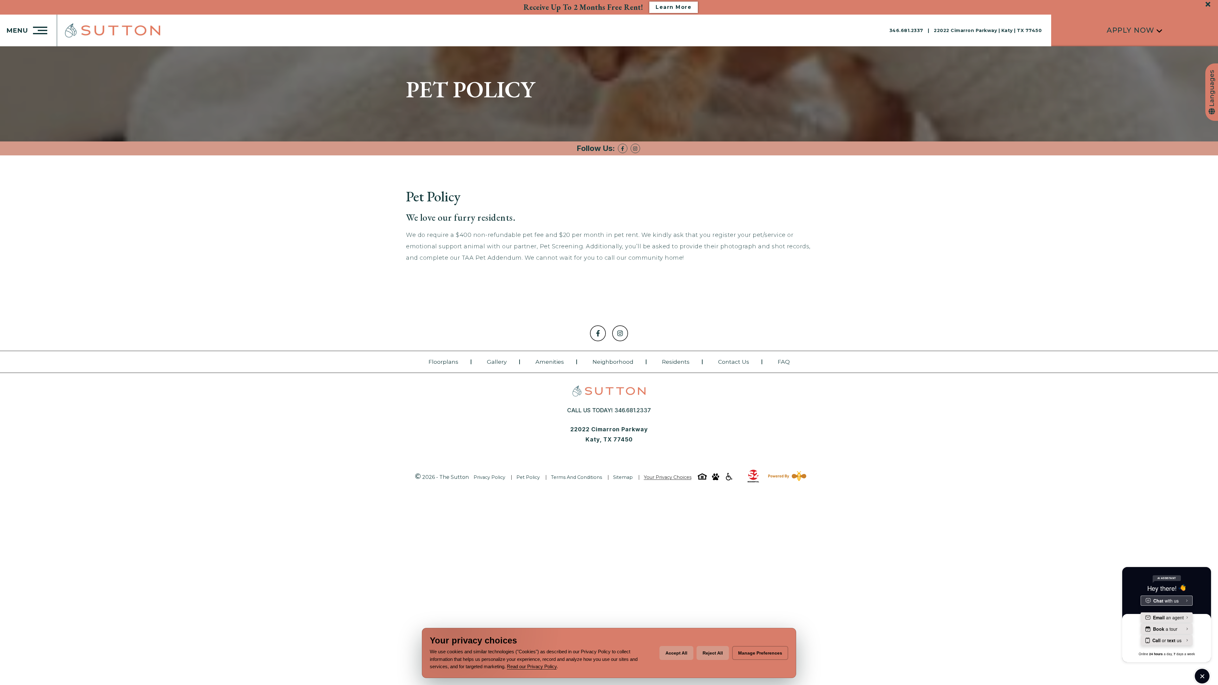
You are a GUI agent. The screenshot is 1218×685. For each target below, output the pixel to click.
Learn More (673, 7)
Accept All (676, 653)
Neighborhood (613, 361)
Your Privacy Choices (667, 477)
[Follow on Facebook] (622, 148)
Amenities (549, 361)
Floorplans (443, 361)
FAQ (784, 361)
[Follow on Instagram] (635, 148)
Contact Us (733, 361)
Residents (676, 361)
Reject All (713, 653)
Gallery (497, 361)
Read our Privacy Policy (532, 666)
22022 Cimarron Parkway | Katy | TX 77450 (988, 30)
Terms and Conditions (576, 477)
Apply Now (1131, 30)
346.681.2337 (907, 30)
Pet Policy (528, 477)
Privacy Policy (489, 477)
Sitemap (623, 477)
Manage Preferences (760, 653)
